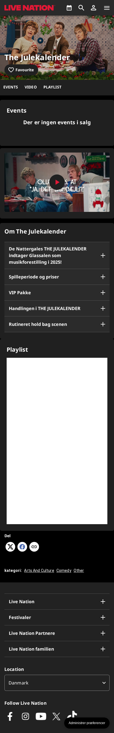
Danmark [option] (18, 683)
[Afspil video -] (57, 182)
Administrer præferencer (87, 723)
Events (10, 87)
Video (31, 87)
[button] (93, 8)
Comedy (63, 570)
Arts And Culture (39, 570)
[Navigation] (107, 8)
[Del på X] (10, 550)
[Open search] (81, 8)
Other (79, 570)
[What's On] (69, 8)
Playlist (52, 87)
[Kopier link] (34, 547)
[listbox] (57, 683)
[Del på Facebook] (22, 550)
